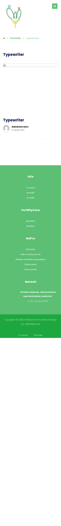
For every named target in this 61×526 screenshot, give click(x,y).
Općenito (30, 221)
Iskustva (30, 226)
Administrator (20, 127)
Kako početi (30, 269)
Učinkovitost (30, 264)
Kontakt (30, 197)
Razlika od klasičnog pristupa (30, 259)
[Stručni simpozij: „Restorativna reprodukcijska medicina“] (11, 296)
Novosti (30, 192)
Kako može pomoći (31, 254)
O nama (30, 187)
